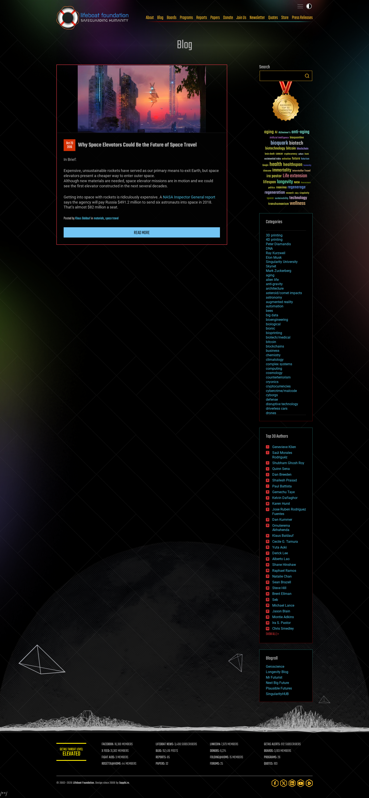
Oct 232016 (69, 145)
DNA (269, 248)
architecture (275, 288)
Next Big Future (277, 683)
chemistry (273, 355)
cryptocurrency (290, 154)
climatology (275, 360)
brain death (270, 154)
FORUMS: (215, 764)
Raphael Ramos (284, 571)
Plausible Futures (279, 688)
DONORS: (215, 751)
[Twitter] (283, 783)
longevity (285, 182)
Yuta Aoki (279, 547)
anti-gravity (274, 284)
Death (307, 154)
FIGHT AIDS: (108, 757)
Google (265, 165)
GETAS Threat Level (71, 752)
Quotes (273, 17)
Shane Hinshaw (284, 565)
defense (272, 400)
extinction (286, 159)
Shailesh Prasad (284, 480)
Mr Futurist (274, 677)
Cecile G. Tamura (285, 542)
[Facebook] (275, 783)
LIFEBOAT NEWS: (165, 744)
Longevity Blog (277, 672)
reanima (281, 187)
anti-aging (300, 132)
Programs (186, 17)
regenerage (297, 187)
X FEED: (106, 751)
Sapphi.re (124, 782)
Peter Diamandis (278, 244)
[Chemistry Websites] (286, 102)
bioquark (279, 143)
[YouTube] (300, 783)
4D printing (274, 240)
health (275, 164)
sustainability (281, 198)
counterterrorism (278, 377)
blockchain (302, 149)
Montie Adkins (283, 617)
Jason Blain (281, 611)
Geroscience (275, 667)
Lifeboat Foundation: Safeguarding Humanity (92, 17)
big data (272, 315)
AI (276, 133)
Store (284, 17)
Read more (142, 232)
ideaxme (267, 171)
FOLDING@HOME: (219, 757)
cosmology (274, 373)
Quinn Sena (281, 469)
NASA (297, 182)
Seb (275, 600)
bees (269, 311)
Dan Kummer (282, 520)
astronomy (274, 297)
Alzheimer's (284, 132)
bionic (270, 328)
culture (300, 154)
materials (99, 218)
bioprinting (274, 333)
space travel (112, 218)
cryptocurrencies (278, 386)
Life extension (295, 176)
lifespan (269, 182)
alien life (272, 280)
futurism (305, 159)
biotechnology (275, 148)
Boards (171, 17)
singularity (304, 193)
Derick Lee (280, 553)
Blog (160, 17)
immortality (281, 170)
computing (274, 369)
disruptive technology (282, 404)
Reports (201, 17)
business (272, 351)
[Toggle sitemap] (300, 6)
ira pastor (274, 176)
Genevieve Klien (284, 447)
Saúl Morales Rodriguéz (282, 455)
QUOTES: (268, 764)
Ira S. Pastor (281, 623)
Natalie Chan (282, 576)
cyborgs (272, 395)
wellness (297, 203)
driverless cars (276, 408)
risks (297, 193)
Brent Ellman (281, 594)
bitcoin (291, 148)
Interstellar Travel (301, 171)
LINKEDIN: (215, 744)
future (296, 159)
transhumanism (278, 204)
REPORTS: (161, 757)
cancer (279, 154)
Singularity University (282, 262)
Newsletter (257, 17)
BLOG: (159, 751)
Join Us (241, 17)
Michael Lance (283, 605)
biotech (296, 143)
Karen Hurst (281, 504)
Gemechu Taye (283, 492)
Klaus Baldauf (82, 218)
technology (298, 198)
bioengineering (277, 320)
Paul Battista (282, 486)
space (270, 198)
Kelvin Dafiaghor (284, 498)
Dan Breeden (281, 474)
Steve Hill (279, 588)
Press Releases (302, 17)
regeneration (275, 192)
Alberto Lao (281, 559)
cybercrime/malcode (281, 391)
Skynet (271, 266)
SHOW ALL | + (272, 634)
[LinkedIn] (292, 783)
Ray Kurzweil (275, 253)
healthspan (292, 164)
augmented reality (279, 302)
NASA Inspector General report (189, 197)
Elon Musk (274, 257)
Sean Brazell (281, 582)
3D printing (274, 235)
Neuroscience (306, 183)
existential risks (272, 159)
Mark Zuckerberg (278, 271)
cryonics (272, 382)
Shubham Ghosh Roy (288, 463)
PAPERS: (160, 764)
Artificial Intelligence (279, 137)
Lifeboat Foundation (83, 782)
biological (273, 324)
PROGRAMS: (270, 757)
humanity (307, 165)
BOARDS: (269, 751)
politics (271, 187)
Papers (215, 17)
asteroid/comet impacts (284, 293)
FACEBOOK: (108, 744)
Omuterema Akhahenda (281, 528)
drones (271, 413)
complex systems (279, 364)
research (290, 193)
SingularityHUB (277, 694)
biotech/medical (278, 337)
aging (269, 132)
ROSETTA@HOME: (111, 764)
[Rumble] (309, 783)
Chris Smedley (283, 628)
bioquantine (297, 137)
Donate (228, 17)
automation (274, 306)
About (150, 17)
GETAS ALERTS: (272, 744)
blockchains (275, 346)
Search (307, 76)
